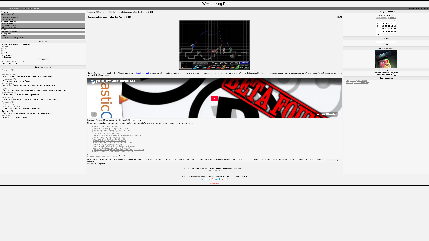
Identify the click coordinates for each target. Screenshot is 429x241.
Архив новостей (7, 14)
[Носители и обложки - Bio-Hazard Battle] (386, 67)
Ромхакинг (5, 70)
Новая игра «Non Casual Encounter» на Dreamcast (111, 148)
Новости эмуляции (8, 27)
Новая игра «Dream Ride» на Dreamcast (107, 126)
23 (110, 12)
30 (378, 34)
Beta (103, 157)
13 (389, 26)
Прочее (4, 116)
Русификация (7, 79)
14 (392, 26)
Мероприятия (7, 97)
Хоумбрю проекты (9, 106)
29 (395, 32)
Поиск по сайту (7, 24)
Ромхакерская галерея (9, 18)
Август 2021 (386, 15)
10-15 (5, 53)
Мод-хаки (5, 84)
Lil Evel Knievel (111, 157)
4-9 (4, 51)
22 (395, 29)
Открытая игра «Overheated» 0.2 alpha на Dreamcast (112, 142)
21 (392, 29)
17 (380, 29)
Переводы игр (7, 74)
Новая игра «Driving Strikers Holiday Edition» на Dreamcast (114, 146)
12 (386, 26)
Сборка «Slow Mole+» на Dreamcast (105, 134)
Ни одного (7, 57)
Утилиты (5, 88)
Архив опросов (18, 61)
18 (383, 29)
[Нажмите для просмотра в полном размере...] (214, 69)
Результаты (5, 61)
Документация (7, 93)
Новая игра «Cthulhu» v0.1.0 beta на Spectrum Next (111, 128)
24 (380, 32)
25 (383, 32)
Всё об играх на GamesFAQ (357, 83)
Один (5, 47)
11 (383, 26)
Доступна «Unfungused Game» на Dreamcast (109, 141)
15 (395, 26)
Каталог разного (7, 20)
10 (380, 26)
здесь (107, 75)
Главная (4, 8)
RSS (28, 8)
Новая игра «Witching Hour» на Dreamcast (108, 144)
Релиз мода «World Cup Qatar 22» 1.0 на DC (108, 139)
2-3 (4, 49)
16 (378, 29)
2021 (98, 12)
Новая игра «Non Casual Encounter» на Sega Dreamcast (113, 151)
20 (389, 29)
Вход (23, 8)
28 (392, 32)
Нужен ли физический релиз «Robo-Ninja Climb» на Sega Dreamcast (118, 150)
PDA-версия (36, 8)
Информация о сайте (9, 32)
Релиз (98, 157)
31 (380, 34)
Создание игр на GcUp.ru (356, 81)
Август (104, 12)
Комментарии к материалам (12, 38)
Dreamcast (91, 157)
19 (386, 29)
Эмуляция (5, 102)
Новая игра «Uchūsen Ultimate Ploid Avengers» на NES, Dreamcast (117, 135)
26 (386, 32)
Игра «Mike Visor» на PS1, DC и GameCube (108, 132)
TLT (127, 120)
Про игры (5, 111)
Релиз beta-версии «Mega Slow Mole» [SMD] (108, 137)
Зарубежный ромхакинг (10, 26)
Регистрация (14, 8)
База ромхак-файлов (9, 16)
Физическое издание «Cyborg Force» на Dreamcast (111, 130)
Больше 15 (8, 55)
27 (389, 32)
